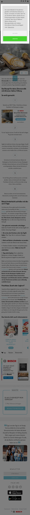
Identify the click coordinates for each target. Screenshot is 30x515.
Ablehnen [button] (15, 33)
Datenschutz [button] (11, 27)
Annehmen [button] (15, 38)
